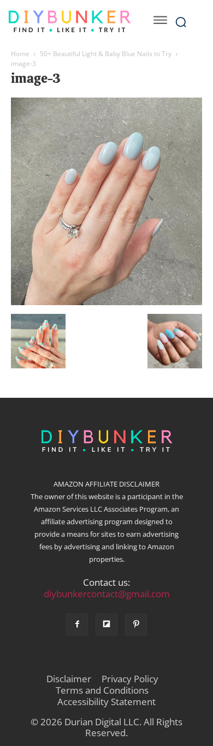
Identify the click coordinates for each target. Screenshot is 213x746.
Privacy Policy (130, 679)
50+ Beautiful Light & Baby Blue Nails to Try (105, 53)
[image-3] (106, 302)
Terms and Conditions (102, 690)
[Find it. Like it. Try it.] (69, 22)
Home (20, 53)
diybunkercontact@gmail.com (107, 593)
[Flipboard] (106, 624)
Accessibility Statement (106, 702)
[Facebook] (77, 624)
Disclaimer (68, 679)
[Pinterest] (136, 624)
